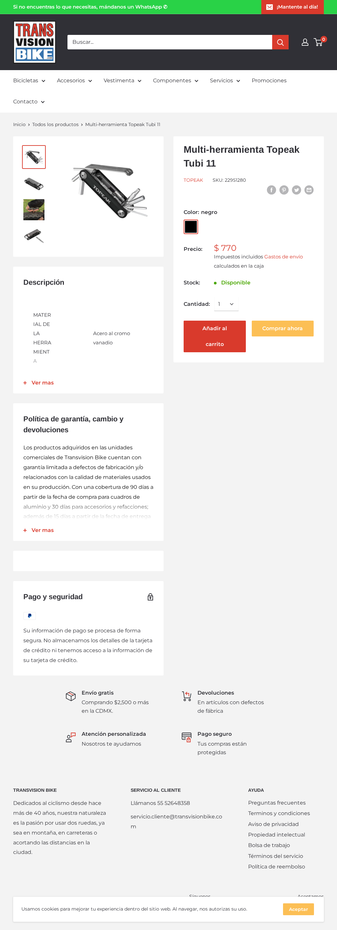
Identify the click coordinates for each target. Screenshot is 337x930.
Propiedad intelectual (276, 835)
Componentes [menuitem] (172, 80)
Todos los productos (55, 124)
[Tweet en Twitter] (296, 190)
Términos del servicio (275, 856)
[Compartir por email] (309, 190)
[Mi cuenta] (305, 42)
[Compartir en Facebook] (271, 190)
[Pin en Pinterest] (284, 190)
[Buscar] (280, 42)
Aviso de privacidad (273, 824)
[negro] (191, 227)
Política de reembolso (276, 867)
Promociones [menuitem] (269, 80)
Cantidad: (197, 304)
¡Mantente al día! (297, 7)
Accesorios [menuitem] (71, 80)
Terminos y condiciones (279, 813)
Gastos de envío (283, 256)
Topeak (193, 180)
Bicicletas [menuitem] (25, 80)
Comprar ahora (282, 328)
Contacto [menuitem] (25, 101)
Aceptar (298, 909)
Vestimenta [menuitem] (119, 80)
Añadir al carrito (214, 336)
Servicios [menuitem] (221, 80)
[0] (318, 42)
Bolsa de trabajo (269, 845)
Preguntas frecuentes (277, 803)
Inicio (19, 124)
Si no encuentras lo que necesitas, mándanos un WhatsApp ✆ (90, 7)
